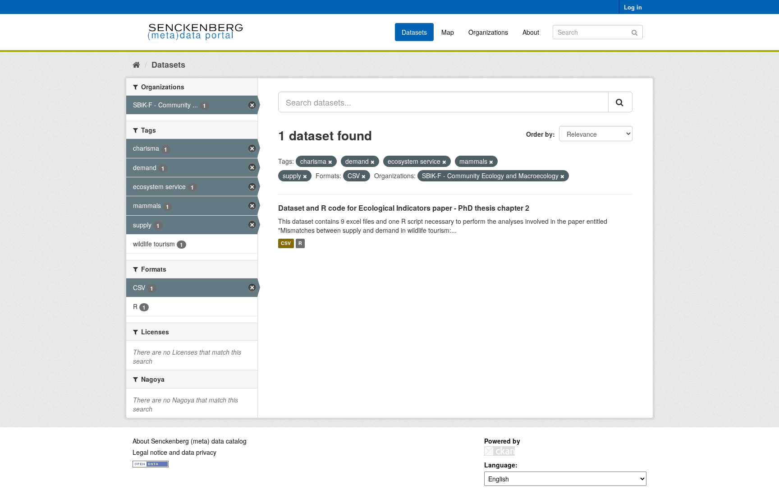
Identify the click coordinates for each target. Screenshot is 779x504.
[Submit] (634, 31)
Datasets (414, 32)
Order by (539, 134)
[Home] (136, 64)
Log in (633, 7)
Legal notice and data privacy (174, 452)
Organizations (488, 32)
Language (499, 464)
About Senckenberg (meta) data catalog (190, 440)
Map (447, 32)
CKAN (499, 451)
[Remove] (330, 161)
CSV (286, 243)
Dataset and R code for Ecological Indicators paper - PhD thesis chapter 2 (403, 208)
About (530, 32)
